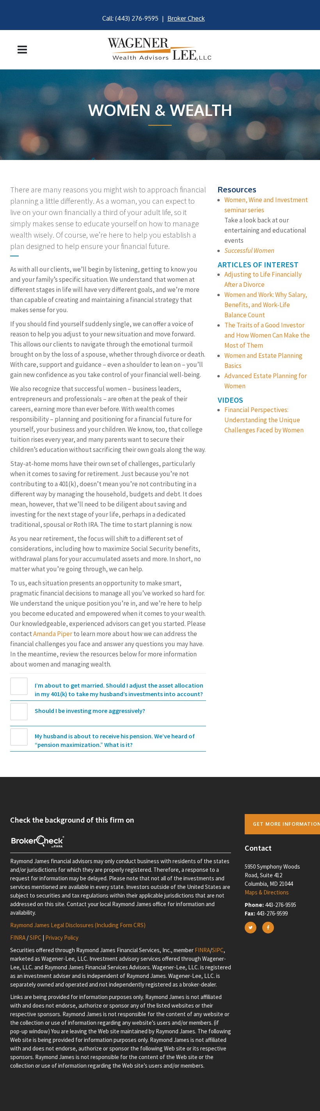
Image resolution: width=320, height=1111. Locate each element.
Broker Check (186, 18)
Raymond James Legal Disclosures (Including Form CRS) (78, 925)
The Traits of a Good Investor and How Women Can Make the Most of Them (267, 335)
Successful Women (249, 250)
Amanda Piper (52, 633)
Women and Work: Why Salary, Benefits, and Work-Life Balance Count (265, 304)
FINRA (17, 937)
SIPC (35, 937)
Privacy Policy (61, 937)
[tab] (108, 689)
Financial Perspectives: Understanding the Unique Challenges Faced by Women (264, 419)
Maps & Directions (267, 892)
